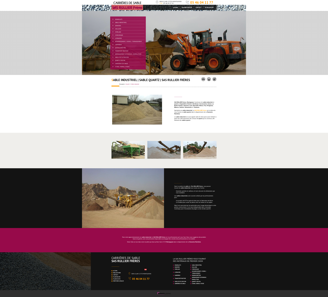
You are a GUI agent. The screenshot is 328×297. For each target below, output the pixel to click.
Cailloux (118, 29)
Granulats (118, 19)
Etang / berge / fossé (122, 67)
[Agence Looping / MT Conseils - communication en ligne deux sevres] (164, 293)
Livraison (118, 38)
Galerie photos (187, 7)
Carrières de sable (121, 63)
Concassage (119, 35)
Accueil (175, 7)
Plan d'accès (116, 277)
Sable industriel (121, 22)
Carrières (118, 44)
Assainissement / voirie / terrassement (128, 41)
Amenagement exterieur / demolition (128, 54)
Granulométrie (120, 48)
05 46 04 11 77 (201, 2)
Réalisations (117, 273)
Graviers (118, 25)
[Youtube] (145, 269)
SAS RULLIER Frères (201, 110)
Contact (198, 7)
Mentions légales (118, 281)
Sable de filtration (122, 57)
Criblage (118, 32)
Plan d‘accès (209, 7)
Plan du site (116, 279)
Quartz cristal (120, 60)
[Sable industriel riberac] (137, 110)
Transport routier (121, 51)
